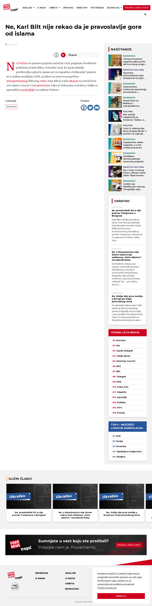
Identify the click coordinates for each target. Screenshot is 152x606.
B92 (118, 366)
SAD (118, 436)
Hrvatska (121, 446)
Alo (118, 345)
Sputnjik (122, 397)
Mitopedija (97, 7)
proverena (43, 85)
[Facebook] (84, 108)
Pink (118, 381)
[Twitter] (90, 108)
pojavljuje (28, 89)
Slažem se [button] (121, 596)
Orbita (53, 7)
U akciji (41, 7)
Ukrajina (120, 456)
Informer (121, 340)
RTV (119, 407)
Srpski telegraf (124, 350)
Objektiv (121, 392)
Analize (27, 7)
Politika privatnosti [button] (107, 588)
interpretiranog (17, 81)
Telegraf (121, 376)
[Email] (97, 108)
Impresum (41, 573)
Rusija (119, 441)
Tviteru (23, 63)
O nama (40, 578)
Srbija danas (123, 356)
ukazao (73, 81)
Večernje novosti (125, 361)
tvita (43, 81)
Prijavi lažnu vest (128, 545)
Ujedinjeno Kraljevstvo (129, 451)
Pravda (121, 412)
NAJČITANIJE (121, 49)
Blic (118, 371)
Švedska (11, 107)
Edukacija (113, 7)
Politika (121, 402)
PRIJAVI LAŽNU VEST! (136, 7)
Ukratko (68, 7)
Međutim (82, 7)
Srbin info (122, 387)
